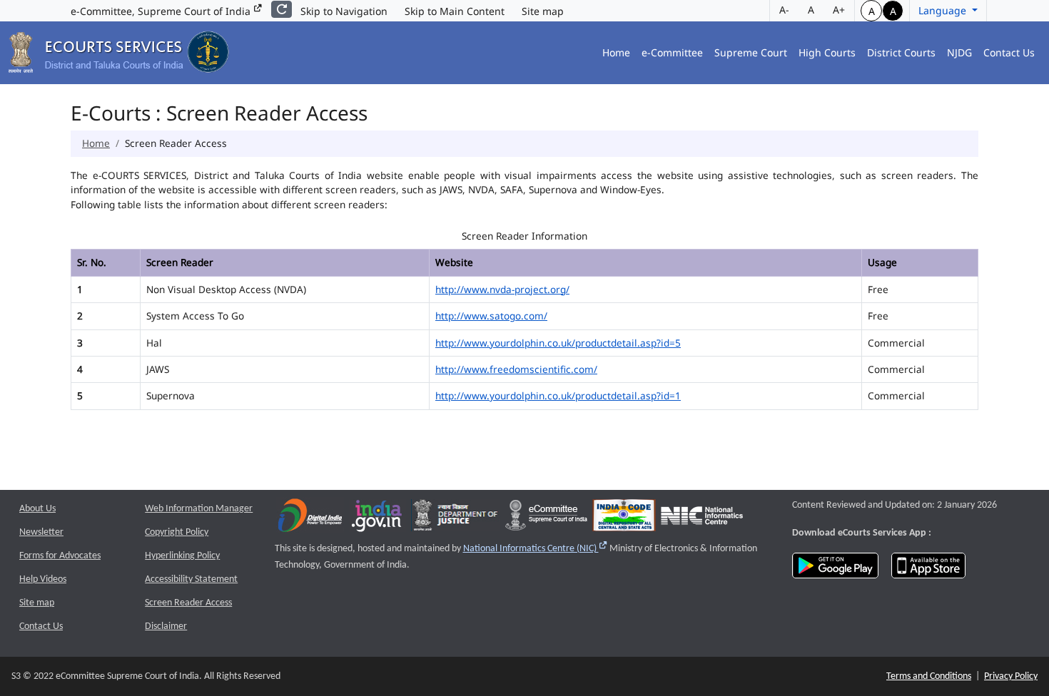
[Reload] (281, 9)
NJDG (959, 52)
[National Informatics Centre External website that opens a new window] (701, 518)
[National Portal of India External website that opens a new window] (377, 518)
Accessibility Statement (191, 579)
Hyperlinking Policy (182, 556)
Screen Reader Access (188, 603)
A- (784, 9)
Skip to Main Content (455, 11)
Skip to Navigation (343, 11)
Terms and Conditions (928, 676)
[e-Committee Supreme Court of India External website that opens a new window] (546, 518)
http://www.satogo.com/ (491, 315)
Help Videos (42, 579)
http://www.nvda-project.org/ (502, 289)
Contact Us (1009, 52)
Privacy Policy (1011, 676)
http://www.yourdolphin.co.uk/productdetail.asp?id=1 (558, 395)
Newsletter (41, 532)
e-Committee (672, 52)
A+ (839, 9)
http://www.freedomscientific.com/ (516, 369)
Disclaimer (166, 626)
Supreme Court (750, 52)
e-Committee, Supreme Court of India (162, 11)
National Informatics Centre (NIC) (535, 548)
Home (616, 52)
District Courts (901, 52)
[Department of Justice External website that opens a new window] (456, 518)
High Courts (827, 52)
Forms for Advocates (60, 556)
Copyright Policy (176, 532)
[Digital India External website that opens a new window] (310, 518)
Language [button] (943, 10)
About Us (37, 508)
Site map (543, 11)
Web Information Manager (199, 508)
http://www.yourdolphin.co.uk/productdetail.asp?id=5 (558, 342)
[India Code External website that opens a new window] (624, 518)
